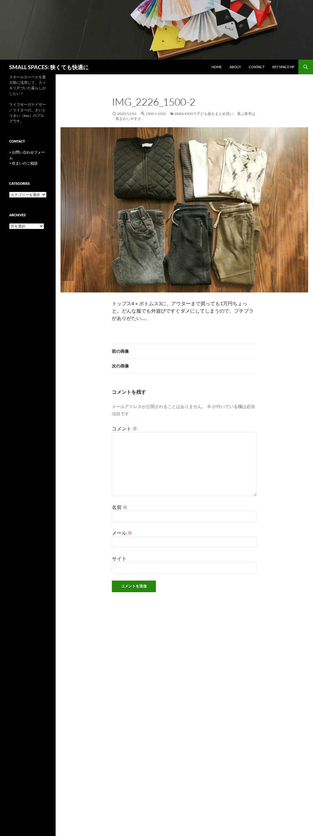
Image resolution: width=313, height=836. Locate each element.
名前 (119, 507)
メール (122, 533)
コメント (124, 428)
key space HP (283, 67)
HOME (217, 67)
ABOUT (235, 67)
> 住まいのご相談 (23, 163)
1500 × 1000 (155, 113)
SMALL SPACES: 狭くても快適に (49, 67)
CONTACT (256, 67)
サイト (119, 558)
